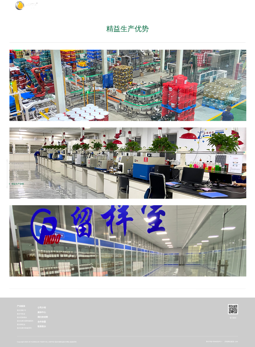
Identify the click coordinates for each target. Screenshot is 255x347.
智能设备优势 (18, 170)
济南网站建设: (229, 341)
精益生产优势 (18, 183)
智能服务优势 (18, 176)
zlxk (236, 341)
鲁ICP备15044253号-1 (214, 341)
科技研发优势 (18, 163)
